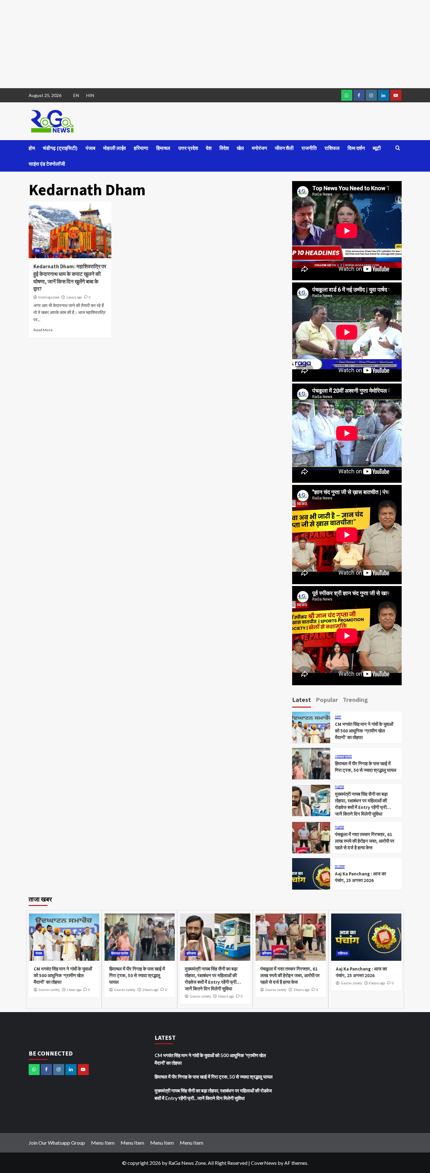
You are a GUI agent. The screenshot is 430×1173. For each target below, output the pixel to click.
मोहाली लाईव (114, 148)
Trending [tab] (355, 699)
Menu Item (103, 1143)
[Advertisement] (189, 44)
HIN (90, 95)
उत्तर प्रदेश (188, 148)
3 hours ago (226, 996)
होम (32, 148)
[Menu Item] (359, 95)
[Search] (398, 148)
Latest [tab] (301, 699)
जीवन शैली (284, 148)
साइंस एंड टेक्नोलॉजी (47, 164)
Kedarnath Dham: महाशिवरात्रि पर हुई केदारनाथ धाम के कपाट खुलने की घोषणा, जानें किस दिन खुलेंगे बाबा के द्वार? (69, 277)
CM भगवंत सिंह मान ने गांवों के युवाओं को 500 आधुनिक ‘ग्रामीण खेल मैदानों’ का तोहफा (364, 730)
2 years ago (74, 297)
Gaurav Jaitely (49, 990)
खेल (240, 148)
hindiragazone (48, 297)
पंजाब (90, 148)
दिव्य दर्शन (356, 148)
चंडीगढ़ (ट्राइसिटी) (60, 148)
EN (76, 95)
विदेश (224, 148)
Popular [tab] (327, 699)
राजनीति (309, 148)
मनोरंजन (259, 148)
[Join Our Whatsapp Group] (346, 95)
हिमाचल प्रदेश (343, 757)
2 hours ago (150, 990)
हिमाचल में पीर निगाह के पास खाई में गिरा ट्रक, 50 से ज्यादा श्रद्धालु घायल (137, 975)
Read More (43, 329)
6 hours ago (377, 983)
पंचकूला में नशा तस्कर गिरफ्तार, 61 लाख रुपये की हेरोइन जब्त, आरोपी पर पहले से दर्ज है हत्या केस (364, 841)
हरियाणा (141, 148)
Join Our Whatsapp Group (57, 1143)
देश (209, 148)
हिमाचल (163, 148)
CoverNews (264, 1163)
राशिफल (332, 148)
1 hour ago (74, 990)
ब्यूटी (377, 148)
